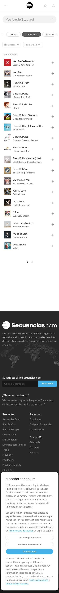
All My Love (19, 190)
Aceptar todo (29, 551)
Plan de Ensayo (10, 429)
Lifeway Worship (21, 151)
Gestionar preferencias (29, 537)
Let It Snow (19, 201)
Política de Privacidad (17, 583)
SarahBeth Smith (21, 161)
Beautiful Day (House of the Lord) (28, 125)
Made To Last (20, 233)
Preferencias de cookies (21, 530)
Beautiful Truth (21, 82)
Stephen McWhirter (23, 183)
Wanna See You (21, 179)
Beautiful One (20, 93)
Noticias (34, 452)
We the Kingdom (21, 215)
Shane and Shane (21, 226)
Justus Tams (36, 161)
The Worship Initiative (24, 172)
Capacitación (37, 429)
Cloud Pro (7, 469)
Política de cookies (38, 579)
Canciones (35, 419)
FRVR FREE (18, 129)
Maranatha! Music (22, 97)
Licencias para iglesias (14, 444)
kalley (16, 248)
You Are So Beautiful (24, 61)
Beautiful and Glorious (25, 115)
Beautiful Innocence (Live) (27, 158)
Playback (7, 454)
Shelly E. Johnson (21, 205)
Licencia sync (9, 434)
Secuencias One (10, 419)
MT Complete (9, 439)
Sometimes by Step (23, 222)
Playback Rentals (11, 464)
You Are (17, 71)
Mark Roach (19, 86)
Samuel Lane (19, 194)
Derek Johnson (20, 237)
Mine (16, 212)
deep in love (19, 244)
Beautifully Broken (23, 104)
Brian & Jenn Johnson (23, 64)
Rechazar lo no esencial (29, 544)
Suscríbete (47, 383)
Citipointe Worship (22, 75)
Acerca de (35, 442)
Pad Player (8, 459)
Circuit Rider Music (22, 118)
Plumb (16, 108)
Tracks (5, 449)
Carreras (34, 447)
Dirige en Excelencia (40, 424)
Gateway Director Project (25, 140)
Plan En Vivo (9, 424)
